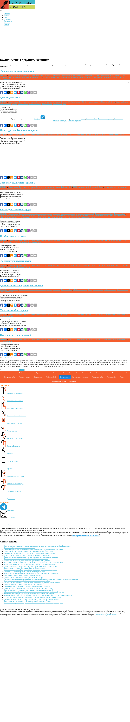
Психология (8, 21)
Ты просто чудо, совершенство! (17, 71)
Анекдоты (63, 121)
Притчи (9, 469)
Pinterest (10, 525)
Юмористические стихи (15, 476)
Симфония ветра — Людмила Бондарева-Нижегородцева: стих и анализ (29, 551)
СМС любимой (115, 75)
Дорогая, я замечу (10, 97)
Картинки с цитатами (14, 423)
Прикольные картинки (105, 119)
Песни (122, 377)
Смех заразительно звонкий (15, 335)
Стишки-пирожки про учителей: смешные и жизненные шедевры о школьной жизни (33, 550)
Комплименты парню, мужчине (72, 75)
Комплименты (13, 75)
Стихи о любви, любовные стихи (84, 77)
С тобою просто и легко (13, 236)
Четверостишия (117, 77)
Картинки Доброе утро (15, 408)
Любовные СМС (89, 75)
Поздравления (38, 377)
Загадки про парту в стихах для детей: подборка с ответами (24, 577)
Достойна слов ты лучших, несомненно (21, 285)
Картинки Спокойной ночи (16, 416)
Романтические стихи (44, 216)
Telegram (37, 119)
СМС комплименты (102, 75)
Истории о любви (9, 377)
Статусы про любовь (102, 373)
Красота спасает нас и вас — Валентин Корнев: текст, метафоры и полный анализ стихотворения (38, 595)
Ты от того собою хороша (14, 310)
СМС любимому (84, 216)
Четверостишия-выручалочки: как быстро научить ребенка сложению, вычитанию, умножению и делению (41, 579)
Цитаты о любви (87, 373)
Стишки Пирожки (74, 121)
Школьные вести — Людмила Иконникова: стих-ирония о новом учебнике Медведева (34, 592)
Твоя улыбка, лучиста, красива (17, 182)
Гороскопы (72, 381)
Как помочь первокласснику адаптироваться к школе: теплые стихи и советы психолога (34, 562)
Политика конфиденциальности (106, 615)
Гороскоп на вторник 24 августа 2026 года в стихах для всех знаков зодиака (30, 570)
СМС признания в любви (99, 216)
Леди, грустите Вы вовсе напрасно (19, 130)
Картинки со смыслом (15, 401)
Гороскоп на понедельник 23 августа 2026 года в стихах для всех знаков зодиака (32, 583)
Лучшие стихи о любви (15, 438)
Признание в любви (59, 373)
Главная (7, 14)
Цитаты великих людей (15, 484)
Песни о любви (111, 377)
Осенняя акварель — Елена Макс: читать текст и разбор (23, 584)
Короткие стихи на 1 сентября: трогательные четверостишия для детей (28, 590)
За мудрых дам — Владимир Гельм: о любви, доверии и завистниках (28, 588)
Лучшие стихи (12, 431)
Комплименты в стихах (27, 75)
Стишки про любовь (103, 77)
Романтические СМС (28, 216)
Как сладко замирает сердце (15, 209)
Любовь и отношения (25, 373)
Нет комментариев (59, 104)
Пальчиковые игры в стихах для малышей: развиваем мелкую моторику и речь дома (33, 603)
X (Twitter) (11, 517)
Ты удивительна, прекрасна (15, 261)
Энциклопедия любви (59, 381)
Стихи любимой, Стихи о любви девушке (27, 77)
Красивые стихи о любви (104, 214)
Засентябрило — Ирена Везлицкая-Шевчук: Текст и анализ (24, 568)
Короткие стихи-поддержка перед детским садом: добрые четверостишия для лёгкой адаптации (37, 546)
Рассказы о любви (24, 377)
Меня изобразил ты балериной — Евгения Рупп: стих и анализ (26, 559)
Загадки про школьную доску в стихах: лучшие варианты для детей (27, 561)
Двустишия (11, 499)
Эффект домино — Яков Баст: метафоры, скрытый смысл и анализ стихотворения (32, 597)
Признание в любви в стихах (10, 216)
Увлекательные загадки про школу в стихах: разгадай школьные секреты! (29, 594)
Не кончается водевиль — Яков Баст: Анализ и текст (22, 575)
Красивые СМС (66, 102)
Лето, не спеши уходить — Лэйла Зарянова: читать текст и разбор (27, 581)
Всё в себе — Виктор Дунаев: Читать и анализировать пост (24, 572)
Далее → (9, 357)
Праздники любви (97, 377)
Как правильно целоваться (80, 377)
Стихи (6, 17)
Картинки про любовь (42, 373)
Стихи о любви (91, 119)
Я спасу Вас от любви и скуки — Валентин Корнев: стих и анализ (27, 555)
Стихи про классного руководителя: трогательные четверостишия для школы (31, 557)
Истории (7, 23)
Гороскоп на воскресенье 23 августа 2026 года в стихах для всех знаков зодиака (31, 599)
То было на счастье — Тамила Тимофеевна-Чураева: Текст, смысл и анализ (30, 564)
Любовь (7, 15)
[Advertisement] (65, 41)
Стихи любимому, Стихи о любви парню (57, 77)
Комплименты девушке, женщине (48, 75)
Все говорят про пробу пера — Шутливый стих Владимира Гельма (27, 601)
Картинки (7, 19)
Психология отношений (119, 373)
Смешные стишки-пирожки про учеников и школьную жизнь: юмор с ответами (31, 566)
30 (5, 357)
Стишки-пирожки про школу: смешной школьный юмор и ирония (27, 586)
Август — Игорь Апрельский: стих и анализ (19, 548)
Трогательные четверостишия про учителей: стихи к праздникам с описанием (31, 573)
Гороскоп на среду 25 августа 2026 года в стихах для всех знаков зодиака (29, 553)
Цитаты (6, 25)
